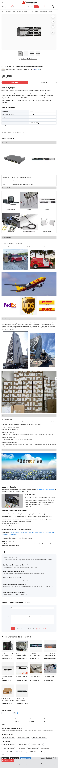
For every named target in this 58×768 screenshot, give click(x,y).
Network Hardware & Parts (23, 11)
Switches (14, 534)
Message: (7, 616)
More (3, 754)
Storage (25, 532)
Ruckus (17, 718)
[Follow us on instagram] (51, 758)
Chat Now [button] (44, 82)
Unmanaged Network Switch (39, 737)
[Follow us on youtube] (53, 758)
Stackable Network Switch (46, 11)
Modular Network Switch (24, 737)
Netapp (17, 721)
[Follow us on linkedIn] (41, 760)
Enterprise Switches (33, 748)
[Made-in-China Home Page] (29, 2)
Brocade (3, 716)
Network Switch (35, 11)
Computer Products (10, 11)
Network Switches (14, 532)
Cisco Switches (22, 752)
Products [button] (15, 6)
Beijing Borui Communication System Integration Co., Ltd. (18, 69)
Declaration (45, 763)
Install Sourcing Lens (9, 760)
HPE (44, 721)
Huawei (31, 716)
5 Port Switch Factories (37, 744)
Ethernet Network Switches (9, 752)
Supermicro (31, 721)
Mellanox (45, 716)
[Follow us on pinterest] (55, 758)
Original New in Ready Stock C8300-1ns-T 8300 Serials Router (35, 678)
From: (8, 608)
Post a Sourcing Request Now (43, 628)
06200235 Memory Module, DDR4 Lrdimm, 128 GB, (35, 655)
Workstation (48, 532)
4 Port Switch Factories (8, 748)
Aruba (3, 721)
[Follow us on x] (49, 758)
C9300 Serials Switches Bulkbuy (36, 752)
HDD (33, 532)
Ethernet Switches (45, 748)
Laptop (29, 532)
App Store (5, 758)
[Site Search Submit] (36, 6)
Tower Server (8, 534)
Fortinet (44, 718)
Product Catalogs (23, 713)
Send (13, 628)
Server (21, 532)
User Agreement (37, 763)
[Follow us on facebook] (47, 758)
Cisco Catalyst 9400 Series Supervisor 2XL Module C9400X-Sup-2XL (22, 678)
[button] (2, 2)
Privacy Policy (52, 763)
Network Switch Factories (9, 744)
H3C (16, 716)
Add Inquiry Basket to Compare (29, 59)
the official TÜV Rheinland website (45, 489)
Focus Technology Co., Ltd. (18, 763)
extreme (3, 718)
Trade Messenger (25, 758)
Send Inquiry (14, 82)
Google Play (14, 758)
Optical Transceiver (39, 532)
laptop (30, 718)
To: (9, 612)
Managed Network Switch (9, 737)
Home (3, 11)
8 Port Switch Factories (23, 744)
